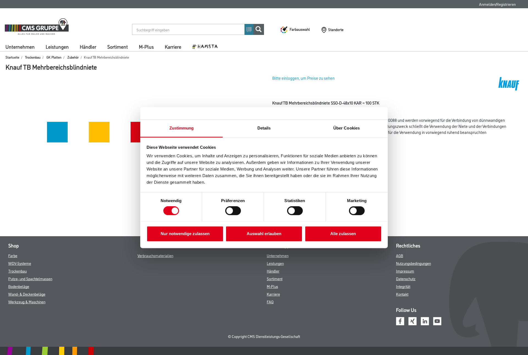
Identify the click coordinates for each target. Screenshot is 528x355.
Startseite (12, 57)
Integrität (403, 286)
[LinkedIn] (425, 320)
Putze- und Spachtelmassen (30, 278)
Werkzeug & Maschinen (26, 301)
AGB (399, 255)
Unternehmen (20, 46)
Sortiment (117, 46)
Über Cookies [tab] (346, 128)
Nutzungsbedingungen (413, 263)
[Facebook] (400, 320)
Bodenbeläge (18, 286)
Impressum (405, 270)
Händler (88, 46)
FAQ (270, 301)
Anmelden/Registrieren (497, 4)
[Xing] (412, 320)
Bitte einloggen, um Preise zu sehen (303, 78)
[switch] (234, 210)
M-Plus (146, 46)
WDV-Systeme (19, 263)
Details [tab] (264, 128)
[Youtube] (437, 320)
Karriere (173, 46)
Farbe (12, 255)
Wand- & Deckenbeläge (26, 293)
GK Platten (53, 57)
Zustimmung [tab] (181, 128)
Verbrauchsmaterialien (155, 255)
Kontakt (402, 293)
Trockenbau (32, 57)
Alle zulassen (343, 233)
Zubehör (73, 57)
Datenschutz (406, 278)
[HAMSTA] (206, 46)
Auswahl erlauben (264, 233)
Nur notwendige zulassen (185, 233)
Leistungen (57, 46)
